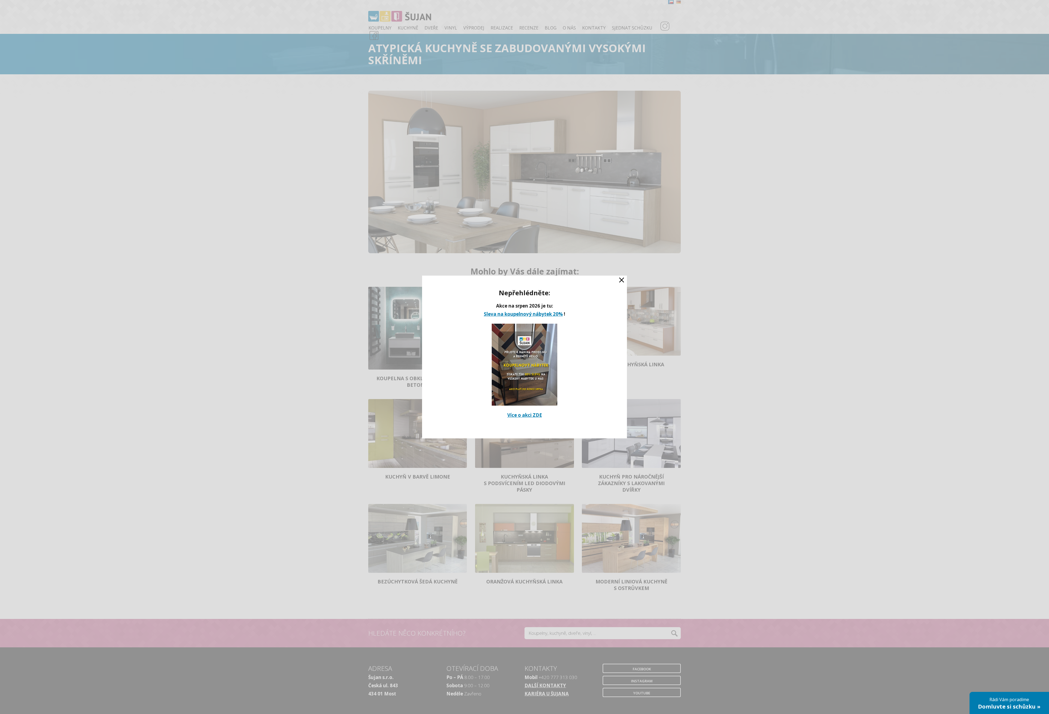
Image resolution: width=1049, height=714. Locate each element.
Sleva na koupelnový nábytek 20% (523, 314)
